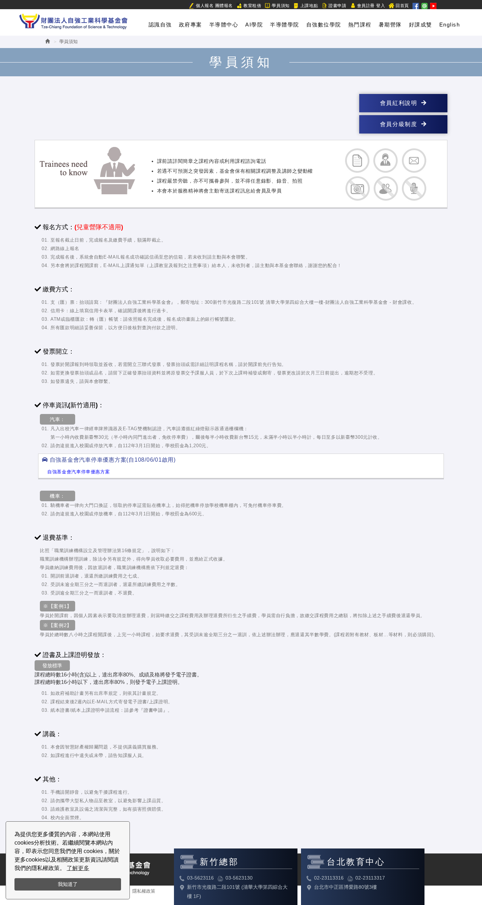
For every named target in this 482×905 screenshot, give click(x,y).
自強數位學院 (323, 25)
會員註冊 (366, 5)
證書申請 (337, 5)
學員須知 (280, 5)
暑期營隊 (390, 25)
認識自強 (160, 25)
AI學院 (254, 25)
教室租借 (252, 5)
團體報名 (224, 5)
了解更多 (78, 868)
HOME (73, 20)
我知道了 (68, 884)
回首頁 (402, 5)
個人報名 (204, 5)
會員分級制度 (400, 124)
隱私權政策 (143, 891)
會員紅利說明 (400, 103)
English (449, 25)
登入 (380, 5)
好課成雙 (420, 25)
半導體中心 (224, 25)
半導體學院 (284, 25)
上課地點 (309, 5)
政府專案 (190, 25)
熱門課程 (360, 25)
